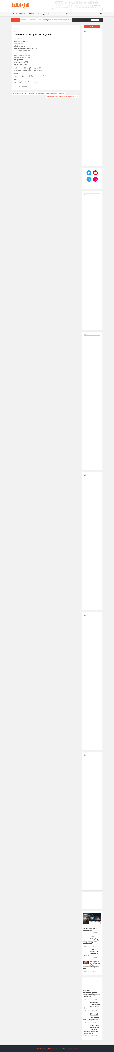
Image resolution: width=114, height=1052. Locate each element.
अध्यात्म (57, 14)
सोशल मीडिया (66, 14)
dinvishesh (17, 86)
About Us (22, 14)
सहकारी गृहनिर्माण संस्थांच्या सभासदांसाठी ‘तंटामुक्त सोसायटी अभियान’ (42, 20)
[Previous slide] (54, 4)
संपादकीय (50, 14)
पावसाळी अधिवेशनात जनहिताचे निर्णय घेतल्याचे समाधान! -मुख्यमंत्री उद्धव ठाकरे (61, 96)
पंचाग (15, 32)
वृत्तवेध (38, 14)
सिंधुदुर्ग (43, 14)
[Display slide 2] (94, 5)
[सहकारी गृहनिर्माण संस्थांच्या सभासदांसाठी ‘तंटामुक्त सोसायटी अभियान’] (23, 20)
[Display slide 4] (96, 5)
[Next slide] (100, 4)
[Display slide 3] (95, 5)
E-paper (31, 14)
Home (15, 14)
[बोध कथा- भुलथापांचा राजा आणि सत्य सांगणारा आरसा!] (63, 20)
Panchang (24, 86)
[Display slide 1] (92, 5)
